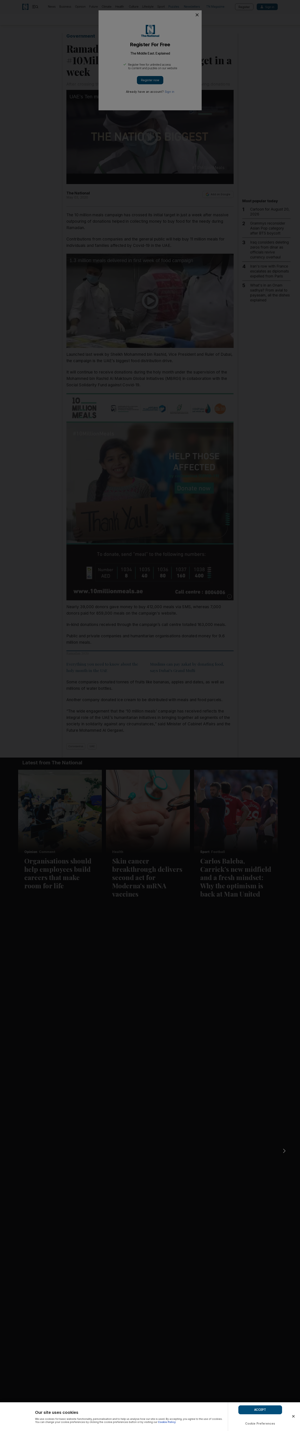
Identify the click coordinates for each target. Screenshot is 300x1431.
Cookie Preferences (260, 1423)
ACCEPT (260, 1409)
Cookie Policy (167, 1422)
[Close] (293, 1416)
